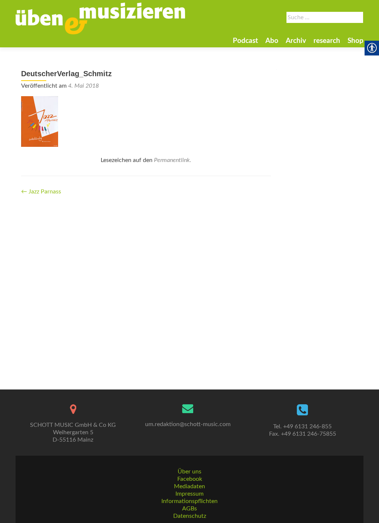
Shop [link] (355, 40)
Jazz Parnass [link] (41, 192)
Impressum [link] (189, 494)
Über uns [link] (189, 472)
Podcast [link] (245, 40)
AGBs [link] (189, 509)
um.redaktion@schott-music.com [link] (188, 424)
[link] (100, 18)
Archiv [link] (296, 40)
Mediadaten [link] (189, 486)
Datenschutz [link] (189, 516)
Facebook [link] (189, 479)
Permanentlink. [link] (172, 160)
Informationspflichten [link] (189, 501)
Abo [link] (271, 40)
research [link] (326, 40)
